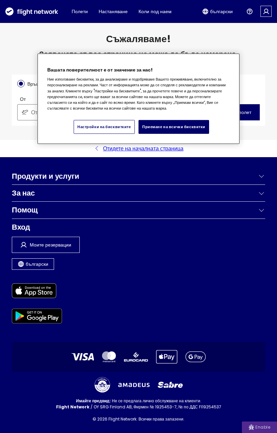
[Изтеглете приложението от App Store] (37, 291)
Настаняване (113, 11)
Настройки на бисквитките (104, 126)
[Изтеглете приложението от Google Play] (37, 317)
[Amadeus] (134, 385)
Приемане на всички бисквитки (173, 126)
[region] (138, 98)
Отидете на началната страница (143, 148)
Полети (80, 11)
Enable (262, 427)
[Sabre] (170, 385)
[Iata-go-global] (102, 385)
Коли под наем (155, 11)
